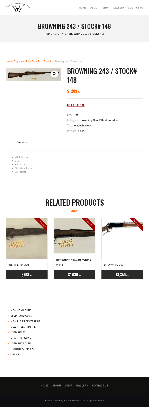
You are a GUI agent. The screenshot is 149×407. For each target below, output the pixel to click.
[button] (54, 73)
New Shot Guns (20, 338)
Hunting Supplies (22, 349)
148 (76, 125)
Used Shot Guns (20, 343)
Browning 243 (113, 264)
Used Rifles (18, 332)
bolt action (85, 125)
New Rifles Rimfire (23, 326)
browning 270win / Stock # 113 (73, 262)
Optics (14, 354)
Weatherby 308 (19, 264)
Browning (48, 61)
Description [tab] (23, 142)
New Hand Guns (20, 310)
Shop (58, 33)
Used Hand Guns (21, 315)
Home (48, 33)
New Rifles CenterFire (31, 61)
